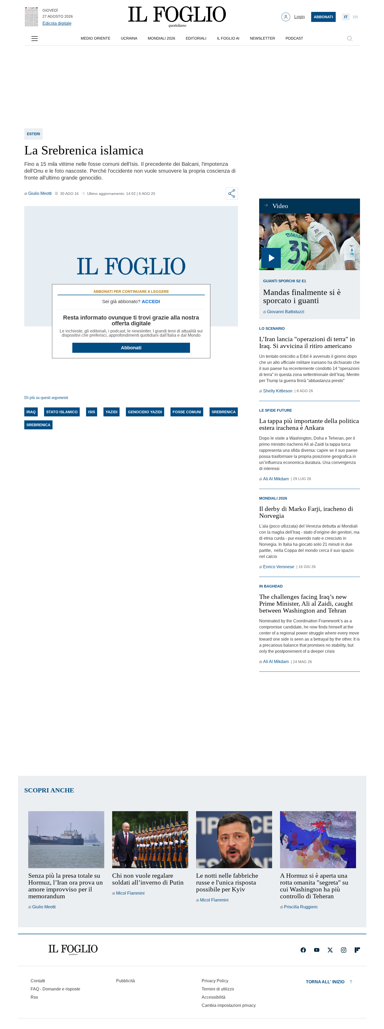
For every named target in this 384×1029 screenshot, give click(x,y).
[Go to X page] (330, 950)
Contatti (38, 981)
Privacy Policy (215, 981)
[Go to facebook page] (303, 950)
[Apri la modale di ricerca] (350, 39)
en (355, 17)
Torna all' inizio (325, 982)
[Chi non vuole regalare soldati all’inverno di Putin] (150, 839)
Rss (34, 997)
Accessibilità (213, 997)
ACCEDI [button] (151, 301)
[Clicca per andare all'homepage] (73, 950)
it (346, 17)
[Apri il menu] (35, 39)
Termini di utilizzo (218, 989)
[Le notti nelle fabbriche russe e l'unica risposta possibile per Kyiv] (234, 839)
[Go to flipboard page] (357, 950)
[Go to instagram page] (343, 950)
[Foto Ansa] (309, 241)
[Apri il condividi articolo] (232, 193)
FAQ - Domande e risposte (55, 989)
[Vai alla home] (177, 16)
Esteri (33, 134)
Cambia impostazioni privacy (229, 1005)
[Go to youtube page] (316, 950)
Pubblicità (125, 981)
